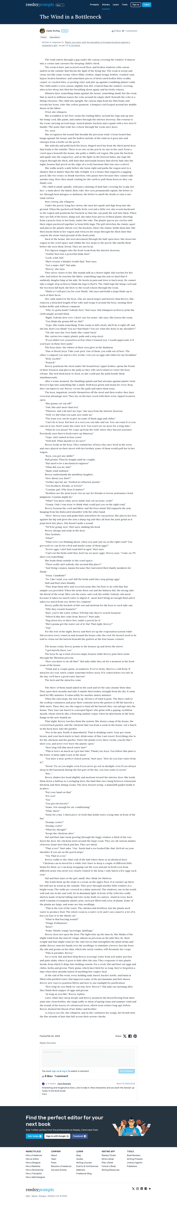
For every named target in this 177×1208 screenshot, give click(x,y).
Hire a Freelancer (34, 1155)
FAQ (28, 1196)
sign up (55, 1071)
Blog (78, 1155)
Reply (44, 1094)
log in (65, 1071)
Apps (58, 5)
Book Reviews (133, 1155)
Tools (125, 4)
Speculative (55, 37)
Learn (116, 4)
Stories (106, 4)
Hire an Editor (32, 1159)
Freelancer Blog (84, 1173)
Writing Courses (84, 1162)
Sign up (135, 5)
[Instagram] (137, 1188)
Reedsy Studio (109, 1155)
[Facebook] (145, 1188)
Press (53, 1162)
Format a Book (109, 1166)
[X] (133, 1188)
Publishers (132, 1166)
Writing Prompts (135, 1159)
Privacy (42, 1196)
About (54, 1155)
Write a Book (108, 1159)
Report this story (48, 1043)
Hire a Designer (33, 1162)
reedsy (40, 4)
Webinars (80, 1170)
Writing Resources (110, 1170)
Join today (33, 1136)
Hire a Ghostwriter (35, 1170)
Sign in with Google (56, 1136)
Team (53, 1159)
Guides (79, 1159)
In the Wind (74, 45)
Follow (64, 31)
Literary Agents (134, 1162)
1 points (52, 1084)
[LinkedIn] (141, 1188)
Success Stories (59, 1170)
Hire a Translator (34, 1173)
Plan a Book (107, 1162)
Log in (146, 5)
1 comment (131, 30)
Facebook (78, 1136)
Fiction (43, 37)
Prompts (94, 4)
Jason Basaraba (64, 1084)
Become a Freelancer (61, 1166)
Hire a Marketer (33, 1166)
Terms (34, 1196)
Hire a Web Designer (35, 1177)
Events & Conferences (87, 1166)
